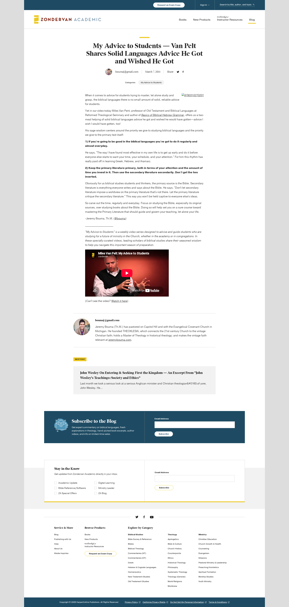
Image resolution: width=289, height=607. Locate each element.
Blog (56, 534)
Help (56, 544)
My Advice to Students (151, 82)
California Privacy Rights (154, 602)
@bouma (120, 218)
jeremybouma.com (119, 340)
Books (87, 534)
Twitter (178, 72)
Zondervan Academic (67, 19)
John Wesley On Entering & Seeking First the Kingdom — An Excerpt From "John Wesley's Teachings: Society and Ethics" (144, 380)
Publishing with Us (62, 539)
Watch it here (119, 301)
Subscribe (164, 434)
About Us (58, 548)
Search (253, 4)
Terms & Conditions (218, 602)
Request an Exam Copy (168, 5)
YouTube (152, 517)
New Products (91, 539)
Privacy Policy (131, 602)
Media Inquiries (61, 553)
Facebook (183, 72)
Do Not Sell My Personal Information (187, 602)
